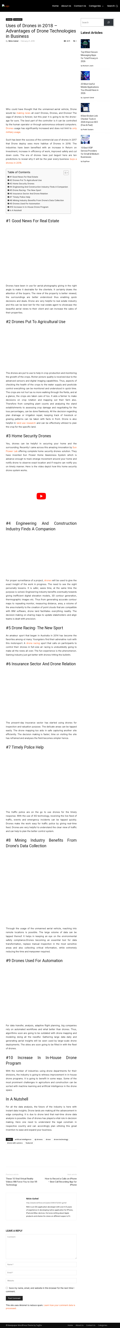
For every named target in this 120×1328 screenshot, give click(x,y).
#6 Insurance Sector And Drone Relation (29, 193)
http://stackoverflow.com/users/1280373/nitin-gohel (46, 1203)
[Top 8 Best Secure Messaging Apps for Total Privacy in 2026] (85, 44)
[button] (112, 6)
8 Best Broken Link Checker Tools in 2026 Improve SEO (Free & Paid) (89, 120)
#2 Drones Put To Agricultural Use (26, 180)
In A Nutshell (16, 210)
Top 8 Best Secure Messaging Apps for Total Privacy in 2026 (89, 56)
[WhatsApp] (29, 48)
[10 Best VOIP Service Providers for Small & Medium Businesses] (85, 140)
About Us (79, 1325)
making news (23, 113)
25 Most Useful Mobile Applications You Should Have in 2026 (90, 88)
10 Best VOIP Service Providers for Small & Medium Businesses (90, 152)
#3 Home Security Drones (22, 183)
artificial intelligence (23, 1139)
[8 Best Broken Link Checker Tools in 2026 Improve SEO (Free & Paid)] (85, 108)
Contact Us (90, 1325)
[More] (36, 48)
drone (48, 1139)
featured (29, 1143)
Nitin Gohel (13, 41)
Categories (102, 1325)
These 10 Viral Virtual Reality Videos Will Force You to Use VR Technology (21, 1181)
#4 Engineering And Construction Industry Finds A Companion (39, 187)
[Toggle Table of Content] (64, 172)
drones (47, 580)
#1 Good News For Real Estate (24, 177)
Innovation (18, 19)
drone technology (61, 1139)
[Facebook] (9, 48)
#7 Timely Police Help (20, 197)
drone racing (33, 643)
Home (70, 1325)
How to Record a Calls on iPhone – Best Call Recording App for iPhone (61, 1181)
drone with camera (15, 1143)
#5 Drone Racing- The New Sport (25, 190)
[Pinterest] (22, 48)
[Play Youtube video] (41, 496)
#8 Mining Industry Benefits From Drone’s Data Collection (37, 200)
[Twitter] (15, 48)
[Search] (108, 22)
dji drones (39, 1139)
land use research (26, 423)
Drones (9, 19)
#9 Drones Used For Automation (25, 203)
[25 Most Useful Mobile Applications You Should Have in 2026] (85, 76)
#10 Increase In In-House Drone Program (29, 207)
